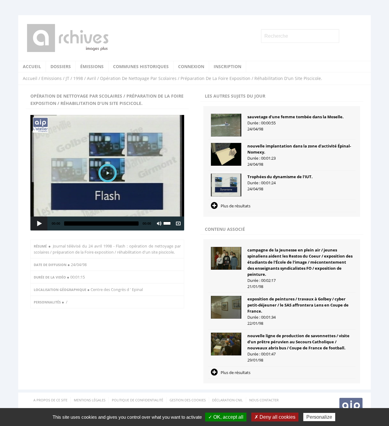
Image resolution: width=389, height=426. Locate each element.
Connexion (191, 66)
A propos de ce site (50, 400)
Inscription (227, 66)
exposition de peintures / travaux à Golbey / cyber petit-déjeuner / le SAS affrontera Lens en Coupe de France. (298, 305)
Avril (91, 78)
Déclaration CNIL (227, 400)
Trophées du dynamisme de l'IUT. (280, 176)
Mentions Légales (89, 400)
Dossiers (60, 66)
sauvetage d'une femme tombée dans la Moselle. (295, 116)
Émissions (92, 66)
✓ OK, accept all (225, 417)
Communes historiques (141, 66)
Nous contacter (264, 400)
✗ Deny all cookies (274, 417)
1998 (78, 78)
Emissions (51, 78)
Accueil (32, 66)
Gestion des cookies (188, 400)
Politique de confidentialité (137, 400)
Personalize (319, 417)
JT (67, 78)
